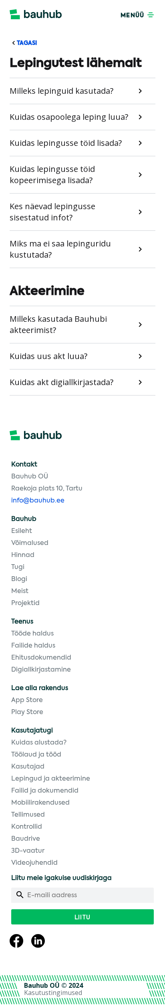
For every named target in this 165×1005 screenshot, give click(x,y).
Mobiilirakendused (40, 803)
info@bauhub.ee (37, 501)
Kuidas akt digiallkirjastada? (61, 382)
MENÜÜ (133, 15)
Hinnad (22, 555)
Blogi (19, 579)
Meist (19, 591)
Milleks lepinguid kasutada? (61, 90)
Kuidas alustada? (38, 743)
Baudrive (25, 839)
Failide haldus (33, 646)
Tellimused (28, 815)
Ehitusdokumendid (41, 658)
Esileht (21, 531)
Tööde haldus (32, 634)
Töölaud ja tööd (36, 755)
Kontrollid (26, 827)
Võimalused (29, 543)
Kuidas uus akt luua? (48, 356)
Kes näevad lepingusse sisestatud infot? (52, 212)
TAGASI (26, 43)
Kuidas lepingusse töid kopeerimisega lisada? (52, 174)
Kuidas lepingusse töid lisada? (66, 142)
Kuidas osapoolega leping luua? (69, 116)
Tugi (17, 567)
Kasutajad (27, 767)
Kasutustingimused (53, 992)
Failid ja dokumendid (44, 791)
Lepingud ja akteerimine (50, 779)
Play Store (27, 712)
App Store (27, 700)
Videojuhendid (34, 863)
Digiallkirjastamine (41, 670)
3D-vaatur (27, 851)
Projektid (25, 603)
